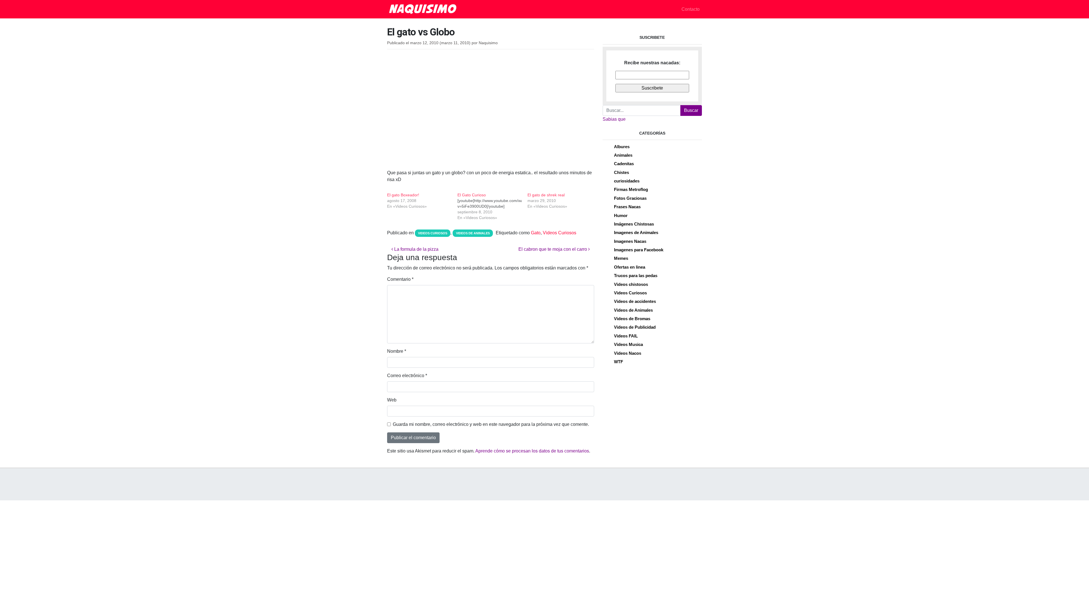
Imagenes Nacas (630, 241)
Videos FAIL (626, 335)
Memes (621, 258)
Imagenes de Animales (636, 232)
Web (391, 400)
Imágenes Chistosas (634, 224)
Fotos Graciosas (630, 198)
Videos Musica (628, 344)
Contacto (690, 9)
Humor (621, 215)
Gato (536, 232)
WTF (618, 361)
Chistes (621, 172)
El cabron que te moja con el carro (553, 249)
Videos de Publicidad (635, 327)
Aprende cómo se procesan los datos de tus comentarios (532, 451)
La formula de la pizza (415, 249)
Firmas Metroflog (631, 189)
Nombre (396, 351)
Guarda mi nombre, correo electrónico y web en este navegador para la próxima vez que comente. (491, 424)
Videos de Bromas (632, 318)
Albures (622, 146)
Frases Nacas (627, 206)
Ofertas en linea (629, 267)
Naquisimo (488, 43)
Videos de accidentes (635, 301)
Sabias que (614, 119)
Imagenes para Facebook (638, 249)
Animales (623, 155)
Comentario (400, 279)
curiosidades (627, 180)
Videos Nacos (627, 353)
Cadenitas (624, 163)
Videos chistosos (631, 284)
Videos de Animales (473, 233)
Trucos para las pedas (635, 275)
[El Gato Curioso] (492, 206)
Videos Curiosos (432, 233)
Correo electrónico (407, 375)
